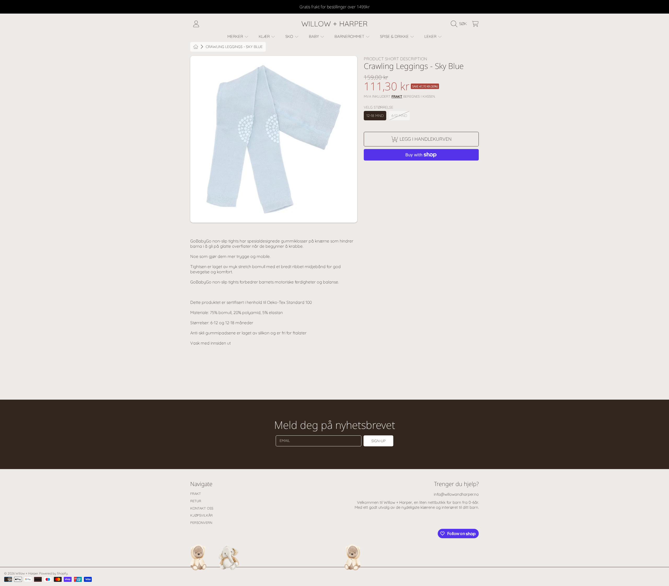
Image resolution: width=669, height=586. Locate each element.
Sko (289, 36)
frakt (396, 96)
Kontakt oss (201, 508)
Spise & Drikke (395, 36)
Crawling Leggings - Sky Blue (234, 47)
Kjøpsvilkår (201, 515)
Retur (195, 501)
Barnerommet (349, 36)
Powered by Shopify (53, 573)
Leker (430, 36)
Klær (265, 36)
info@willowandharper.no (456, 494)
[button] (460, 23)
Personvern (201, 522)
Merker (235, 36)
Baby (314, 36)
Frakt (195, 494)
